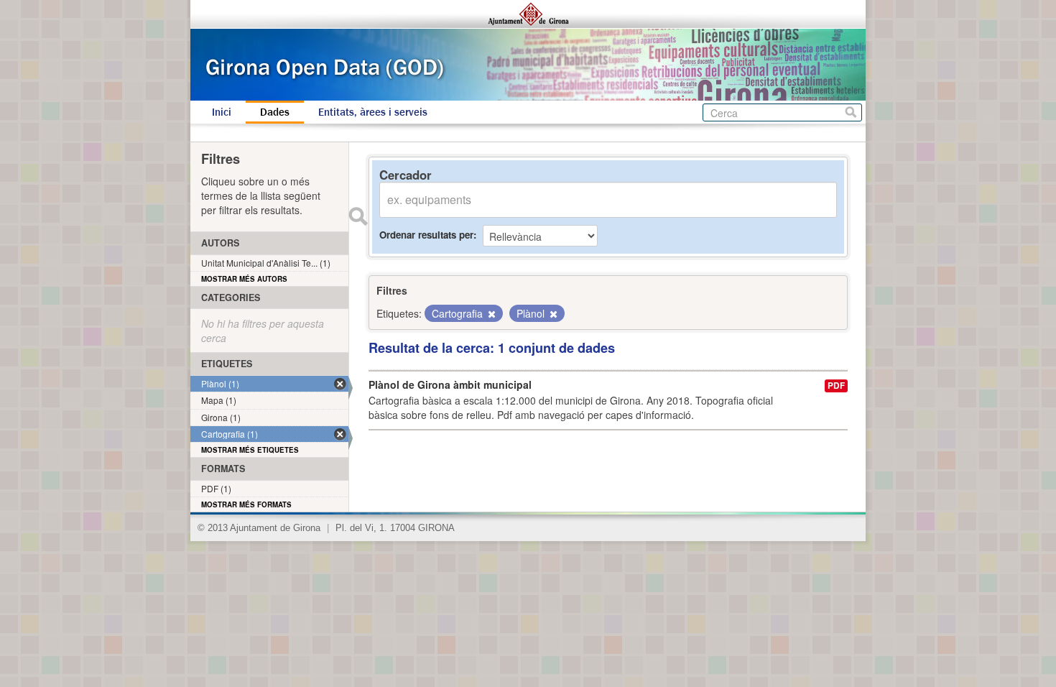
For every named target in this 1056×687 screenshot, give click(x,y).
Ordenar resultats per (426, 234)
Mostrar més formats (246, 504)
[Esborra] (491, 314)
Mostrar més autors (244, 279)
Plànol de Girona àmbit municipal (450, 384)
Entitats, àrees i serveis (372, 112)
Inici (221, 112)
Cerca (851, 112)
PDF (836, 385)
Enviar (358, 216)
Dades (275, 112)
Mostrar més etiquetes (250, 450)
